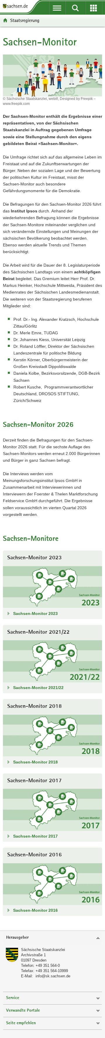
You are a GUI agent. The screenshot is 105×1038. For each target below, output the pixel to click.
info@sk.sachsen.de (53, 976)
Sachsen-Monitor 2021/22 (38, 687)
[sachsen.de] (16, 6)
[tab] (52, 938)
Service (12, 998)
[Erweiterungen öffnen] (93, 8)
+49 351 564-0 (48, 965)
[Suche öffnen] (75, 8)
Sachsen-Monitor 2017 (35, 836)
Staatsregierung (24, 20)
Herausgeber (17, 937)
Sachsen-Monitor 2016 (35, 910)
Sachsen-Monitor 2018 (35, 762)
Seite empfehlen (21, 1023)
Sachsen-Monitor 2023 (35, 613)
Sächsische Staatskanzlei (43, 949)
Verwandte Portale (23, 1010)
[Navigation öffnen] (57, 8)
